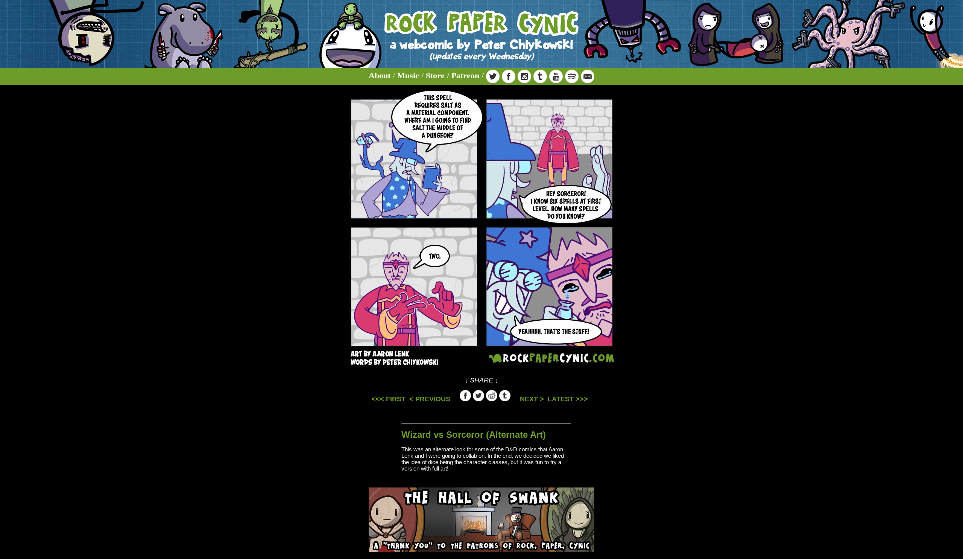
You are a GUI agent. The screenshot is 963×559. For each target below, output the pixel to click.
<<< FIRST (389, 399)
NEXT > (532, 399)
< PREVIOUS (429, 399)
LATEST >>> (568, 399)
